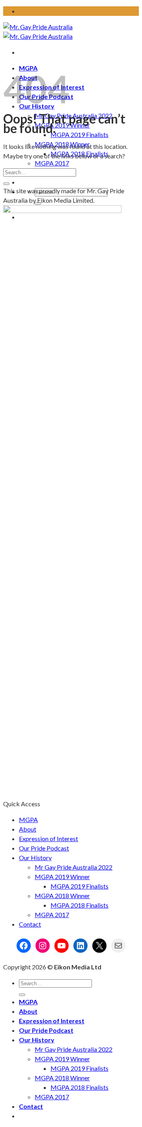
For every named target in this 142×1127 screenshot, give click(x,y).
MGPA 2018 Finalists (79, 905)
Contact (30, 924)
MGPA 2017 (52, 163)
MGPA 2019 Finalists (79, 134)
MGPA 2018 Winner (62, 895)
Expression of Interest (48, 838)
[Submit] (6, 184)
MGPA (28, 819)
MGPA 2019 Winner (62, 125)
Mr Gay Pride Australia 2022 (73, 867)
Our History (35, 857)
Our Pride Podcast (44, 848)
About (27, 829)
